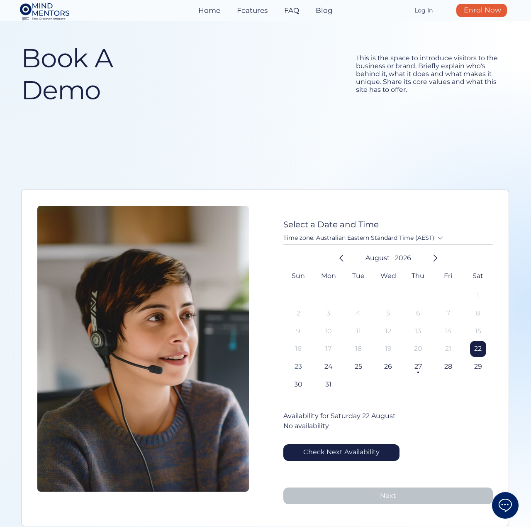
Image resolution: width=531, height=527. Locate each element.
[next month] (435, 258)
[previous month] (341, 258)
